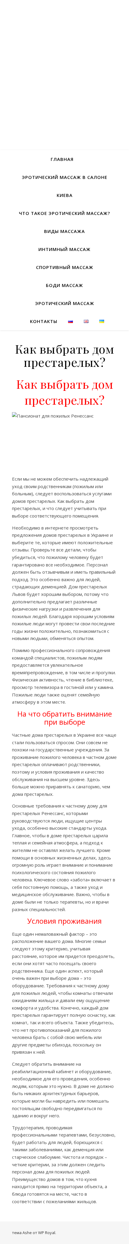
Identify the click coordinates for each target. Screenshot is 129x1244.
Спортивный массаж (64, 267)
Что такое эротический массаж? (64, 213)
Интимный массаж (64, 249)
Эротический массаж (64, 303)
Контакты (43, 321)
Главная (62, 159)
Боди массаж (64, 285)
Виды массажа (64, 231)
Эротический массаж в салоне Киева (64, 186)
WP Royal (46, 1232)
